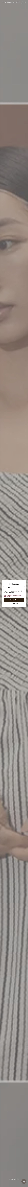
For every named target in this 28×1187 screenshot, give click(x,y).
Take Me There (14, 600)
